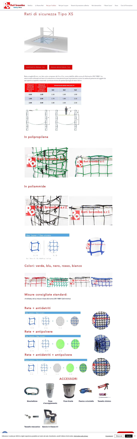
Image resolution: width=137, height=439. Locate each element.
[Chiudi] (135, 436)
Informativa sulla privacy (81, 436)
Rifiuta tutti (119, 436)
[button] (39, 5)
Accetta (129, 436)
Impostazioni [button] (109, 436)
